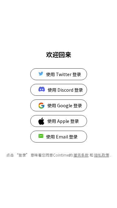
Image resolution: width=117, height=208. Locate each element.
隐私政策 (101, 154)
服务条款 (81, 154)
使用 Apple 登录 (63, 121)
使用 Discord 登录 (65, 90)
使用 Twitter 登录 (63, 74)
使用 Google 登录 (64, 105)
